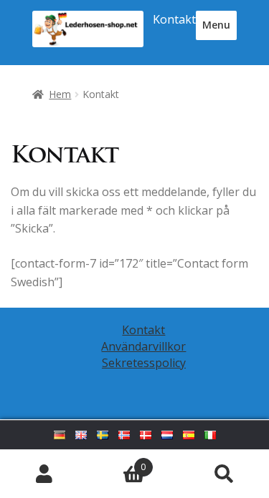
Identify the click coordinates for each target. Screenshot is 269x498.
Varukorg (118, 462)
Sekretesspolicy (144, 363)
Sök (224, 473)
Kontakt (174, 19)
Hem (60, 94)
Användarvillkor (143, 346)
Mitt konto (45, 473)
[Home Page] (87, 29)
